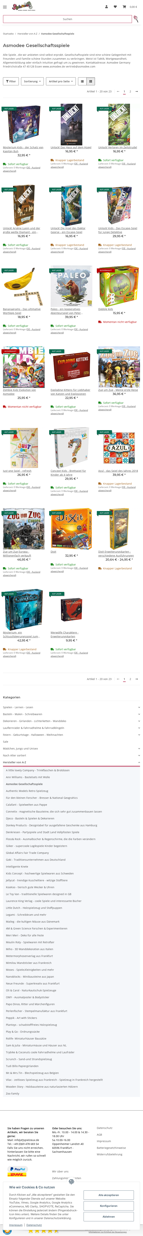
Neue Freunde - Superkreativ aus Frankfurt (33, 983)
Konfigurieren (108, 1205)
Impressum (16, 1225)
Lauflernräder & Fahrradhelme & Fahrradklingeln (33, 728)
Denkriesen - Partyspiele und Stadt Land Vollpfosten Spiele (42, 832)
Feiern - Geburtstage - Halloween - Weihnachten (33, 735)
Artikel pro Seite (59, 81)
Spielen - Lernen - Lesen (18, 707)
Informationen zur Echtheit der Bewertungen (108, 1232)
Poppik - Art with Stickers (21, 1018)
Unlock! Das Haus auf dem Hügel (71, 147)
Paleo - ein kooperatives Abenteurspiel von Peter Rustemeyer (66, 311)
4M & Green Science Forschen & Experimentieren (36, 928)
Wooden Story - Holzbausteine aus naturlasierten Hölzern (42, 1086)
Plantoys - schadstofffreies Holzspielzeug (31, 1024)
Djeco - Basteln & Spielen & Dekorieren (30, 818)
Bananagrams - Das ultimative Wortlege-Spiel (22, 311)
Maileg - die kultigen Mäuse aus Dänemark (32, 921)
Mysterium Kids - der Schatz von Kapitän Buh (23, 149)
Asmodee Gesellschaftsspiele (24, 784)
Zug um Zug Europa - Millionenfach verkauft (17, 553)
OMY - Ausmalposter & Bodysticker (27, 997)
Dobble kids (105, 309)
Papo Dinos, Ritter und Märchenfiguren (30, 1004)
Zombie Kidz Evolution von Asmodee (19, 392)
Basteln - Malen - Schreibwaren (22, 714)
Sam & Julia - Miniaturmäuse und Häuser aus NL (36, 1045)
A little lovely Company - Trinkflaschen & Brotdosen (38, 770)
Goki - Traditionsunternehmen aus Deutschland (36, 859)
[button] (106, 6)
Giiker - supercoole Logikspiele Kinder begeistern (36, 846)
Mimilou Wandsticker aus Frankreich (29, 963)
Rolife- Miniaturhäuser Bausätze (26, 1038)
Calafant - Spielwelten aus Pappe (26, 804)
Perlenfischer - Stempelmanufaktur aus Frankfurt (36, 1011)
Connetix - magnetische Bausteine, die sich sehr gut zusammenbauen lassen (54, 811)
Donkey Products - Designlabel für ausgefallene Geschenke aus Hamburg (51, 825)
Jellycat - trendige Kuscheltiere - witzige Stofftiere (37, 880)
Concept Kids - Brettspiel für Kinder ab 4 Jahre (68, 472)
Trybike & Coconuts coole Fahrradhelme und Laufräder (40, 1052)
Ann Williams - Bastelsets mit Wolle (28, 777)
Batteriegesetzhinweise (111, 1148)
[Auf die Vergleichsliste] (29, 110)
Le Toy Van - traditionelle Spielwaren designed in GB (38, 894)
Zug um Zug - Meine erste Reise (118, 390)
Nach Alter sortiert (14, 755)
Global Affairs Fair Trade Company (27, 853)
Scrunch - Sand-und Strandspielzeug (29, 1059)
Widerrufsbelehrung (109, 1154)
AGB (99, 1134)
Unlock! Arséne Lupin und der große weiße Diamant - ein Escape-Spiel (21, 230)
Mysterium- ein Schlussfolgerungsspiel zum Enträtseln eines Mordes (20, 634)
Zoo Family (12, 1093)
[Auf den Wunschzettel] (38, 110)
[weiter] (136, 91)
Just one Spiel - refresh (17, 471)
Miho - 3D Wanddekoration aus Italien (29, 949)
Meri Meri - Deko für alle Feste (25, 935)
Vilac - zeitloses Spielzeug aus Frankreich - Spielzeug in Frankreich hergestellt (54, 1080)
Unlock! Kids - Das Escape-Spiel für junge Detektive (117, 230)
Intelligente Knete (17, 866)
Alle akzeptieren (108, 1195)
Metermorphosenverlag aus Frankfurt (29, 956)
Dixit (53, 551)
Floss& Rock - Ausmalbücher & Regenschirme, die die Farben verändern (51, 839)
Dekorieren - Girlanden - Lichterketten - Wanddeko (34, 721)
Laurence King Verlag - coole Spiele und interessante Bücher (44, 901)
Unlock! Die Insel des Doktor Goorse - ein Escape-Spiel (68, 230)
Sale (5, 741)
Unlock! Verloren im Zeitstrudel (117, 147)
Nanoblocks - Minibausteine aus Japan (30, 976)
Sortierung (31, 81)
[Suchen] (136, 19)
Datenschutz (34, 1225)
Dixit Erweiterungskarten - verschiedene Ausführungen (116, 553)
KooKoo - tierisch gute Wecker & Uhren (30, 887)
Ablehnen (109, 1216)
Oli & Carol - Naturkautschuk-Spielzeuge (31, 990)
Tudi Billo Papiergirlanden (22, 1066)
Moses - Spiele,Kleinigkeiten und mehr (30, 969)
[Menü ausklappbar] (5, 5)
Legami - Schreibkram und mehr (26, 914)
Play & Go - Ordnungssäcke (23, 1031)
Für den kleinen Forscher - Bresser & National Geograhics (42, 798)
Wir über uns (60, 1171)
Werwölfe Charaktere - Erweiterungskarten (65, 634)
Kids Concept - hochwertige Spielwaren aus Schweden (40, 873)
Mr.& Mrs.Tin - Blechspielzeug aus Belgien (32, 1073)
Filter (12, 81)
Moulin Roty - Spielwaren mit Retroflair (30, 942)
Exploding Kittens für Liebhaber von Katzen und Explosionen (70, 392)
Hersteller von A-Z (14, 762)
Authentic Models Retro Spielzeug (27, 791)
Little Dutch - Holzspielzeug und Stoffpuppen (34, 908)
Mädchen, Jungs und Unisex (20, 748)
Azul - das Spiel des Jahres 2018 (118, 471)
